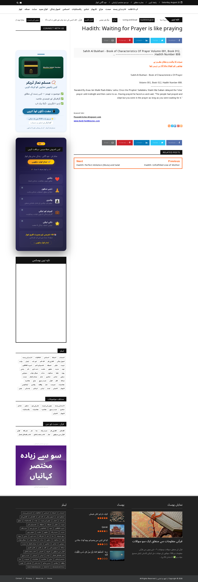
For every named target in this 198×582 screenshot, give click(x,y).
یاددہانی (27, 388)
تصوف (49, 365)
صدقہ (27, 9)
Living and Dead (140, 20)
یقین (20, 388)
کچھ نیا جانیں (171, 9)
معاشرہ (27, 380)
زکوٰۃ (57, 373)
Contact (19, 578)
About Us (39, 578)
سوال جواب (34, 373)
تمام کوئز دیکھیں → (41, 243)
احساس (65, 9)
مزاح (101, 9)
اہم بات (34, 361)
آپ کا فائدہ (133, 9)
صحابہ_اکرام (33, 376)
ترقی (56, 365)
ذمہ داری (35, 369)
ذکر (28, 369)
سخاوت (50, 373)
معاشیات (62, 384)
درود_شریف (61, 536)
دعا (37, 430)
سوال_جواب (22, 540)
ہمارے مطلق (138, 2)
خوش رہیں (30, 532)
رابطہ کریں (153, 2)
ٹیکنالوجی (25, 384)
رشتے (22, 369)
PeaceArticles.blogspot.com (87, 117)
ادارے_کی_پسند (119, 9)
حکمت (43, 369)
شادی (86, 9)
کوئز (20, 9)
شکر (41, 376)
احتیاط (54, 357)
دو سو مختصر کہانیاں (120, 2)
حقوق (50, 369)
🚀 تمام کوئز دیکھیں (41, 162)
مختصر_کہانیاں (60, 559)
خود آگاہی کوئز (101, 2)
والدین (33, 384)
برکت (20, 361)
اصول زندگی (55, 9)
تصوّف (41, 524)
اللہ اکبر (42, 361)
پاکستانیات (76, 9)
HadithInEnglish (157, 20)
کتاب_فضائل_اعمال (25, 434)
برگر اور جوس (114, 20)
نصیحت (53, 384)
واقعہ (40, 384)
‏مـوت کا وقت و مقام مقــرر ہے (168, 61)
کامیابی (55, 388)
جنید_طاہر (24, 528)
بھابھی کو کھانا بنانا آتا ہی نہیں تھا (165, 66)
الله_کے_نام (51, 361)
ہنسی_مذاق (46, 563)
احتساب (62, 357)
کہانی (42, 388)
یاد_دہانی (37, 563)
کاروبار (94, 9)
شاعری (48, 376)
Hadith (46, 567)
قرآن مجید (43, 9)
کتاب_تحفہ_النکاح (39, 434)
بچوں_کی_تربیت (43, 20)
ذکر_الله (25, 430)
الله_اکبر (62, 430)
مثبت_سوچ (42, 380)
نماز (46, 384)
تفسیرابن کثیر (39, 365)
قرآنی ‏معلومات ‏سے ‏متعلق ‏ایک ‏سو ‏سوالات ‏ (157, 541)
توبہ (63, 369)
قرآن (50, 380)
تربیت (63, 365)
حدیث (57, 369)
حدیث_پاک (44, 430)
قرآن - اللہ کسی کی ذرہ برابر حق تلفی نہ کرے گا (74, 20)
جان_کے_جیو (35, 405)
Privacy (29, 578)
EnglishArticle (58, 567)
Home (49, 578)
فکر (57, 380)
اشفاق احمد (61, 516)
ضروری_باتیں (53, 547)
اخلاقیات (38, 357)
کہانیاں (35, 388)
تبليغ (19, 520)
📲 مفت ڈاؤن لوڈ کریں (41, 111)
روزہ (63, 373)
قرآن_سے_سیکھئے (59, 434)
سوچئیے (24, 373)
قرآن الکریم (99, 20)
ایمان (27, 361)
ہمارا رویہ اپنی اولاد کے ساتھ (24, 20)
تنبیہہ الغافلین (27, 365)
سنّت (34, 9)
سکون (62, 376)
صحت (108, 9)
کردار (48, 388)
